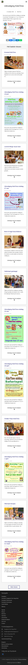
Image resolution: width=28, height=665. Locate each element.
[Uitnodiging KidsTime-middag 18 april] (14, 383)
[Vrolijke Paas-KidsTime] (14, 429)
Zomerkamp (4, 617)
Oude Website (5, 604)
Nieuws (3, 611)
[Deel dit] (10, 40)
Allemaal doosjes (9, 503)
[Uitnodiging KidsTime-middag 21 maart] (14, 557)
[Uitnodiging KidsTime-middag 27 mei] (14, 201)
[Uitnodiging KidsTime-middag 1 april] (14, 472)
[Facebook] (3, 654)
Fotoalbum (4, 596)
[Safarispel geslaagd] (14, 281)
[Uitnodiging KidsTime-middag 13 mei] (14, 328)
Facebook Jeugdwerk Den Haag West (10, 598)
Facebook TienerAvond (7, 600)
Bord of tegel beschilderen (12, 231)
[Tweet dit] (14, 40)
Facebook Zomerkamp (7, 602)
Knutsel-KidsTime (10, 52)
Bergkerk (4, 642)
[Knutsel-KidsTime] (14, 62)
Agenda (3, 609)
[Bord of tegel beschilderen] (14, 241)
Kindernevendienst (6, 619)
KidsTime (4, 613)
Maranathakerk (5, 646)
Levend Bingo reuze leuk (12, 146)
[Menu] (26, 1)
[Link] (2, 1)
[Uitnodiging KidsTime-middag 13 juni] (14, 111)
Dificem (19, 662)
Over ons (4, 621)
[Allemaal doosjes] (14, 514)
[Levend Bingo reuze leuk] (14, 157)
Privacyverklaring (22, 659)
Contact (3, 623)
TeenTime (4, 615)
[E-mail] (7, 40)
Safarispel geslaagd (10, 271)
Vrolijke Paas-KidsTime (11, 418)
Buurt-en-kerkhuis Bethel (7, 644)
